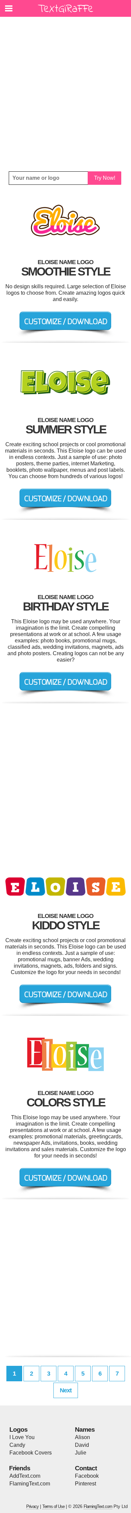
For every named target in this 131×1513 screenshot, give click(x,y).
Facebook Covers (30, 1453)
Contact (86, 1468)
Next (66, 1390)
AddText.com (24, 1476)
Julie (80, 1453)
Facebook (87, 1476)
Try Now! (104, 178)
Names (85, 1429)
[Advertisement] (65, 94)
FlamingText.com (29, 1483)
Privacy (32, 1506)
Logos (18, 1429)
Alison (82, 1437)
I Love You (22, 1437)
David (82, 1445)
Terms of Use (53, 1506)
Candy (17, 1445)
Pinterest (85, 1483)
